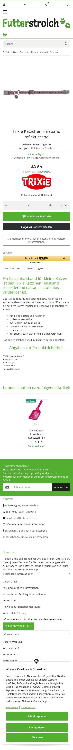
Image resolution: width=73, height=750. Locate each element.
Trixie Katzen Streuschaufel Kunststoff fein (36, 434)
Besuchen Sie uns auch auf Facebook (25, 530)
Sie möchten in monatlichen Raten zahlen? (36, 240)
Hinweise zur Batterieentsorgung (21, 606)
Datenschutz (28, 707)
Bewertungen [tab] (34, 268)
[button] (25, 5)
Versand (46, 171)
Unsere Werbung (12, 641)
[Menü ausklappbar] (5, 12)
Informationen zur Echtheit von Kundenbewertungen (33, 619)
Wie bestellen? (11, 648)
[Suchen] (67, 43)
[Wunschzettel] (67, 5)
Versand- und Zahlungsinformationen (24, 594)
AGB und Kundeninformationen (21, 587)
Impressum (12, 707)
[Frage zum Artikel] (11, 253)
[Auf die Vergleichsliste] (4, 253)
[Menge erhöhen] (50, 205)
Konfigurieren (37, 727)
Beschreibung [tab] (11, 268)
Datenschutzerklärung (15, 473)
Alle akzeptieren (37, 716)
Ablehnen (37, 737)
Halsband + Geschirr (42, 148)
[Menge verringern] (6, 205)
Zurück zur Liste (10, 52)
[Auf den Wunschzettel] (7, 253)
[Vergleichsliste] (46, 5)
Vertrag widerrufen (18, 626)
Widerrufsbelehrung (14, 613)
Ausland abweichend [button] (49, 157)
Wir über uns (10, 654)
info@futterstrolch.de (25, 518)
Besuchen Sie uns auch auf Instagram (27, 537)
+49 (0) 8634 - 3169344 (23, 511)
